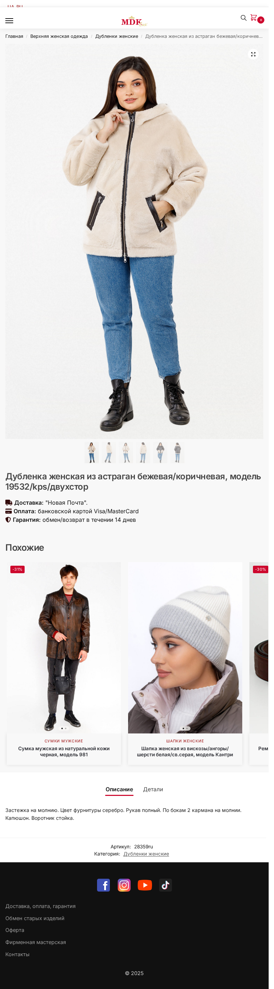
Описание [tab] (119, 789)
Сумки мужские (64, 741)
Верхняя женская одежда (59, 36)
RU (19, 7)
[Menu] (16, 21)
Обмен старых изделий (35, 918)
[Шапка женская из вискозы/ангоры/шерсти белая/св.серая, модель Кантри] (185, 647)
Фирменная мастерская (35, 942)
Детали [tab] (153, 789)
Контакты (17, 954)
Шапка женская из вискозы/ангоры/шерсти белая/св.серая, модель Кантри (185, 752)
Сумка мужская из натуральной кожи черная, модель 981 (64, 752)
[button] (255, 18)
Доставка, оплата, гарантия (40, 906)
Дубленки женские (116, 36)
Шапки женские (185, 741)
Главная (14, 36)
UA (10, 7)
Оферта (14, 930)
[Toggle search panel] (243, 18)
